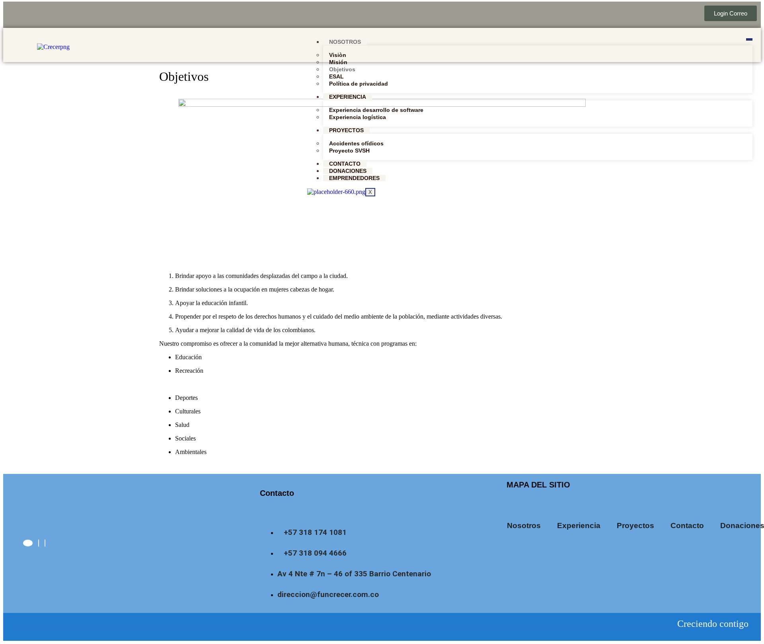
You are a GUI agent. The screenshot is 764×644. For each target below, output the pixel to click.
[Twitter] (38, 543)
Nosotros (345, 42)
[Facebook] (28, 543)
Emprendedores (354, 178)
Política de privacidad (358, 83)
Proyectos (346, 130)
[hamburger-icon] (749, 39)
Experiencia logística (357, 117)
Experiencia (347, 97)
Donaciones (347, 171)
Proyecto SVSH (349, 150)
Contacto (345, 164)
